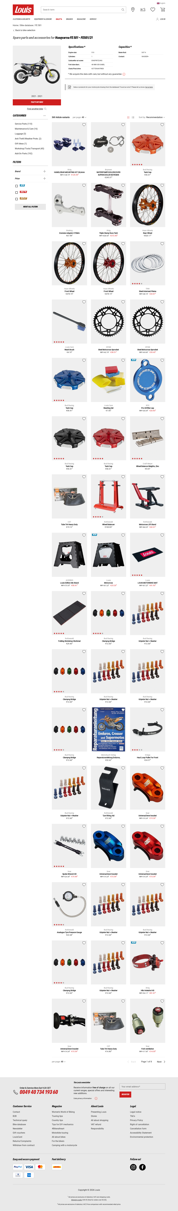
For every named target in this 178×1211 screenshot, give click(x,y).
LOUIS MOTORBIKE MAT (148, 583)
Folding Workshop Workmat (69, 641)
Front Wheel (69, 291)
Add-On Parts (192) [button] (23, 153)
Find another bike (35, 109)
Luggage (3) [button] (20, 133)
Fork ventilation (147, 1049)
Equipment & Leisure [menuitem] (43, 19)
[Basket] (162, 10)
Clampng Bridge (108, 641)
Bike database (19, 1124)
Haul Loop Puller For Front (147, 757)
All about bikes (58, 1137)
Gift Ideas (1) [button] (21, 143)
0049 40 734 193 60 (39, 1092)
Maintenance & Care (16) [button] (26, 129)
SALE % (23, 192)
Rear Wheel (147, 233)
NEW (22, 185)
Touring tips (57, 1116)
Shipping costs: (76, 1200)
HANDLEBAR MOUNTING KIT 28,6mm (69, 172)
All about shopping (99, 1120)
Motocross (108, 583)
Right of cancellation (139, 1124)
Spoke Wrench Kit (69, 874)
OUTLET (23, 198)
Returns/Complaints (22, 1141)
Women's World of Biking (63, 1112)
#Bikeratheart (58, 1128)
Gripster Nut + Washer (147, 641)
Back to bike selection (25, 30)
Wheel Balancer (108, 524)
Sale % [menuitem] (59, 19)
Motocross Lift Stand (147, 524)
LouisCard (17, 1137)
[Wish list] (152, 10)
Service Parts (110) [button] (23, 124)
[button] (161, 3)
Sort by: (142, 117)
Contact (16, 1112)
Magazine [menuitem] (81, 19)
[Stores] (133, 10)
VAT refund (96, 1124)
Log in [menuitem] (162, 19)
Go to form (149, 87)
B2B (15, 1116)
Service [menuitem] (93, 19)
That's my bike (37, 102)
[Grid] (128, 117)
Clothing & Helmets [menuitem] (21, 19)
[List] (133, 117)
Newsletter (17, 1128)
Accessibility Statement (141, 1133)
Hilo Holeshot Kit (147, 990)
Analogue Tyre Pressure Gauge (69, 932)
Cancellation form (138, 1128)
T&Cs (132, 1116)
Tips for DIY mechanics (62, 1124)
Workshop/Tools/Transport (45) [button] (29, 148)
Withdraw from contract (24, 1145)
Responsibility (97, 1128)
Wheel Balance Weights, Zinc (147, 466)
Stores (94, 1116)
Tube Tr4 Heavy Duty (69, 524)
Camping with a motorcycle (64, 1145)
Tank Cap (147, 172)
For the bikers (58, 1141)
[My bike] (142, 10)
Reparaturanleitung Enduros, (108, 757)
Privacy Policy (136, 1120)
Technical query (20, 1120)
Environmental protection (141, 1137)
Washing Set (108, 408)
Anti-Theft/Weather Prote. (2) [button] (28, 138)
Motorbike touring (60, 1133)
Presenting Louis (98, 1112)
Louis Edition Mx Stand (69, 583)
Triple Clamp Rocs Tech (108, 233)
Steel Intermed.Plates (147, 291)
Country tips (57, 1120)
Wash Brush (69, 350)
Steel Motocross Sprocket (108, 350)
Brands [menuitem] (69, 19)
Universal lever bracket (148, 816)
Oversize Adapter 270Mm (69, 233)
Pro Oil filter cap (147, 408)
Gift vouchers (19, 1133)
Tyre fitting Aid (108, 816)
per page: (77, 117)
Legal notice (135, 1112)
